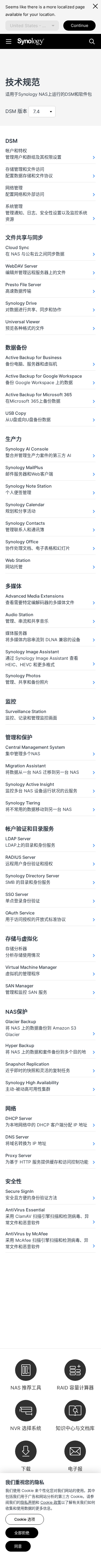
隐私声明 (28, 1502)
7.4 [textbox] (36, 111)
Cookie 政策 (50, 1502)
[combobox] (32, 25)
